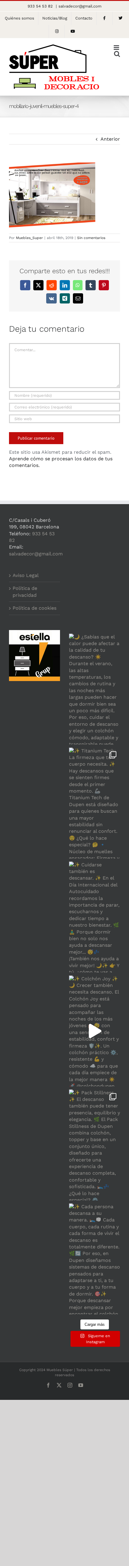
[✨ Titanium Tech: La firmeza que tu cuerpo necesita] (94, 803)
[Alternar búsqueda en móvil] (117, 54)
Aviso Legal (26, 575)
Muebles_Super (29, 238)
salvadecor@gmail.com (79, 6)
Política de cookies (34, 608)
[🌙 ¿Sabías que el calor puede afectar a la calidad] (94, 689)
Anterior (110, 139)
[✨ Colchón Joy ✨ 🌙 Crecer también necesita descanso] (94, 1031)
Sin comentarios (91, 238)
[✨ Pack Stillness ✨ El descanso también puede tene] (94, 1144)
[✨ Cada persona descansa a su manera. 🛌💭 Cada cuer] (94, 1258)
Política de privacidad (25, 591)
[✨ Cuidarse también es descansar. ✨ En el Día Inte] (94, 917)
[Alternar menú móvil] (117, 47)
